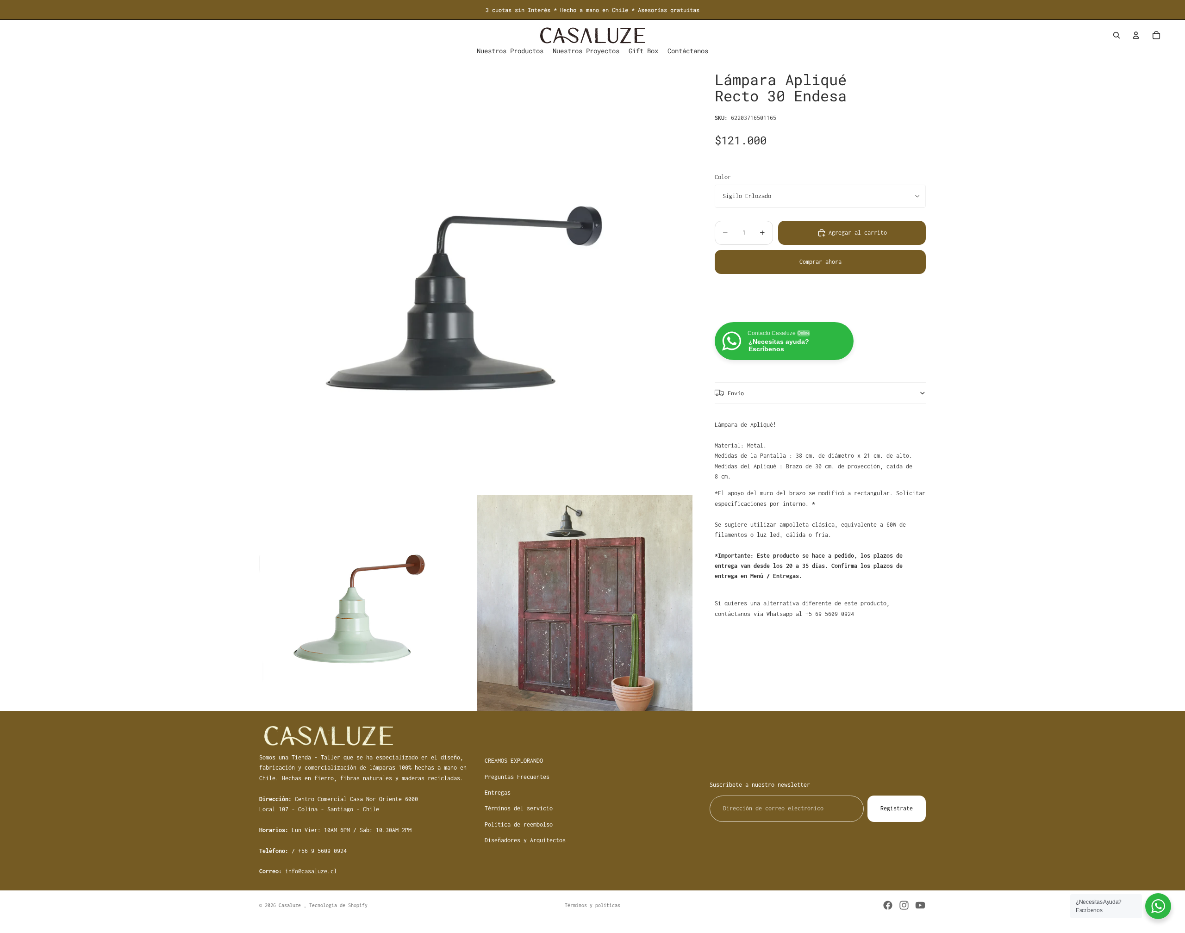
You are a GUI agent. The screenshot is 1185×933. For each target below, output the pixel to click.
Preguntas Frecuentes (517, 776)
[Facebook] (887, 905)
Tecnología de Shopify (338, 905)
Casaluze (291, 905)
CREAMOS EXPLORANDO (514, 760)
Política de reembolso (519, 824)
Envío (736, 392)
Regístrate (896, 808)
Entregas (498, 792)
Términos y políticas (592, 905)
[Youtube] (920, 905)
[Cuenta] (1136, 35)
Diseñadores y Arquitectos (525, 840)
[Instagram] (904, 905)
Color (723, 176)
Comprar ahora (820, 261)
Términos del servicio (519, 808)
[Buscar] (1116, 35)
